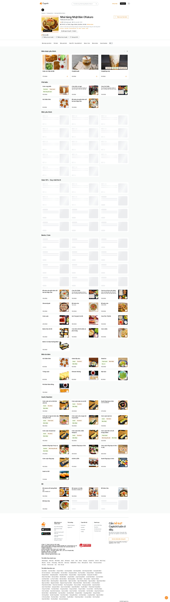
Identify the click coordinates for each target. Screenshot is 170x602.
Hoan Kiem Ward (64, 592)
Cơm (76, 558)
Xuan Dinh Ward (45, 596)
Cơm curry (66, 560)
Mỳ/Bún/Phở (73, 560)
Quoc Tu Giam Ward (65, 584)
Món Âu (43, 560)
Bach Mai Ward (53, 590)
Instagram (83, 527)
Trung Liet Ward (73, 586)
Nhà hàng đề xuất (72, 28)
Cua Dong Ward (68, 568)
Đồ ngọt (85, 558)
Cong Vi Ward (60, 568)
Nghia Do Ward (63, 578)
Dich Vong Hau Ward (87, 568)
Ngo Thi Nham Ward (82, 578)
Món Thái (60, 560)
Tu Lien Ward (90, 586)
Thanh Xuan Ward (79, 594)
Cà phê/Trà (91, 558)
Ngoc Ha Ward (92, 578)
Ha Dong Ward (45, 592)
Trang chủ (43, 13)
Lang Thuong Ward (80, 574)
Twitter (82, 529)
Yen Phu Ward (90, 588)
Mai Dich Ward (63, 576)
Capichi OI (70, 525)
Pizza (79, 560)
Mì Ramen (67, 558)
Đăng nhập (114, 3)
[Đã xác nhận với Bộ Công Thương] (85, 543)
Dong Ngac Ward (87, 590)
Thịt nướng (54, 560)
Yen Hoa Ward (81, 588)
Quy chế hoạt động (58, 524)
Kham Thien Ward (46, 574)
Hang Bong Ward (54, 572)
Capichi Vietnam (71, 523)
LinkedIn (82, 525)
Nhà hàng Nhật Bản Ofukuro (60, 13)
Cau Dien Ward (51, 568)
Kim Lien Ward (55, 574)
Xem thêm (91, 24)
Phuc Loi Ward (77, 582)
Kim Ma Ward (63, 574)
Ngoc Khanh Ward (101, 578)
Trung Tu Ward (81, 586)
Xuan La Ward (65, 588)
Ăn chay (44, 562)
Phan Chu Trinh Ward (58, 582)
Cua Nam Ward (70, 590)
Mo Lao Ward (87, 576)
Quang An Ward (55, 584)
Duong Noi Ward (97, 568)
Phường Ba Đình (50, 13)
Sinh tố (96, 558)
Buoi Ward (44, 568)
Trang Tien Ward (46, 586)
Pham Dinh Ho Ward (46, 582)
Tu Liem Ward (88, 594)
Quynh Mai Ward (75, 584)
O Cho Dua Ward (95, 580)
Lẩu (55, 562)
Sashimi (83, 28)
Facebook (83, 523)
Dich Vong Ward (77, 568)
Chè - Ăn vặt (61, 562)
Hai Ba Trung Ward (54, 592)
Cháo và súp (50, 562)
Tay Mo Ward (84, 584)
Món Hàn (51, 558)
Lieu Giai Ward (99, 574)
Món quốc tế (85, 560)
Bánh (62, 558)
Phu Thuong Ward (68, 582)
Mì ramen (62, 28)
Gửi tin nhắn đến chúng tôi (118, 537)
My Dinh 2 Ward (45, 578)
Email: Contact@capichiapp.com (50, 552)
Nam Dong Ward (54, 578)
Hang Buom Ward (63, 572)
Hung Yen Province (99, 588)
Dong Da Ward (78, 590)
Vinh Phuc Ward (98, 586)
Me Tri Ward (79, 576)
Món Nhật (66, 28)
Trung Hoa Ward (64, 586)
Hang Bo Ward (45, 572)
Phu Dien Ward (54, 594)
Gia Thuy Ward (81, 570)
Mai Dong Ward (71, 576)
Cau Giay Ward (61, 590)
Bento (80, 28)
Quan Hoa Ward (96, 582)
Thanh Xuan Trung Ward (94, 584)
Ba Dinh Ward (45, 590)
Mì (77, 28)
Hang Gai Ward (72, 572)
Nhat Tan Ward (86, 580)
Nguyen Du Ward (55, 580)
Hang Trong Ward (82, 572)
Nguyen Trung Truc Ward (66, 580)
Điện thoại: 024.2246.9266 (48, 550)
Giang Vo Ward (90, 570)
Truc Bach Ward (55, 586)
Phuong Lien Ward (86, 582)
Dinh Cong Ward (55, 570)
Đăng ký (123, 3)
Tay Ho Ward (63, 594)
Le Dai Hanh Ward (90, 574)
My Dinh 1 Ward (95, 576)
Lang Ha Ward (71, 574)
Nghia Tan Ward (72, 578)
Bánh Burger (45, 558)
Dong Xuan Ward (73, 570)
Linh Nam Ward (45, 576)
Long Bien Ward (91, 592)
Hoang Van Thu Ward (92, 572)
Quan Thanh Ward (46, 584)
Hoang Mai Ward (73, 592)
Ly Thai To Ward (54, 576)
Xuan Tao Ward (73, 588)
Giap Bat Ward (98, 570)
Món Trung (102, 558)
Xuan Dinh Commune (55, 588)
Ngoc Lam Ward (45, 580)
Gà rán (48, 560)
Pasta (90, 560)
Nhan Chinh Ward (78, 580)
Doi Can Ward (64, 570)
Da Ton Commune (46, 570)
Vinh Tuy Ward (45, 588)
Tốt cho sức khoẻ (97, 560)
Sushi (87, 28)
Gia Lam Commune (63, 596)
